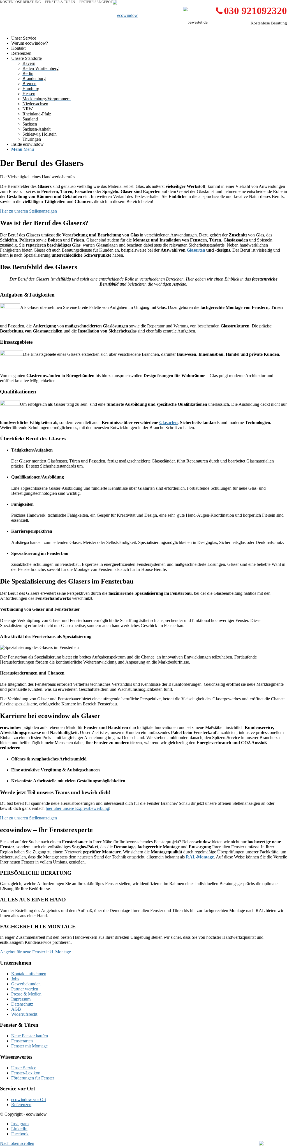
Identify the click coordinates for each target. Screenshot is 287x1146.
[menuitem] (149, 38)
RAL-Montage (200, 857)
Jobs (15, 978)
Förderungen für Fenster (32, 1078)
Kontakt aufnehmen (28, 973)
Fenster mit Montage (29, 1046)
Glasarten (196, 250)
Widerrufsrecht (24, 1014)
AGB (16, 1009)
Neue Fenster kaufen (29, 1035)
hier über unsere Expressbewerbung (77, 808)
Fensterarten (22, 1040)
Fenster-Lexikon (25, 1072)
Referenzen (21, 1104)
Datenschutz (22, 1004)
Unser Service (23, 1067)
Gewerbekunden (26, 983)
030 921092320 (255, 10)
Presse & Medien (26, 994)
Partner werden (24, 988)
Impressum (21, 999)
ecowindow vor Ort (28, 1099)
